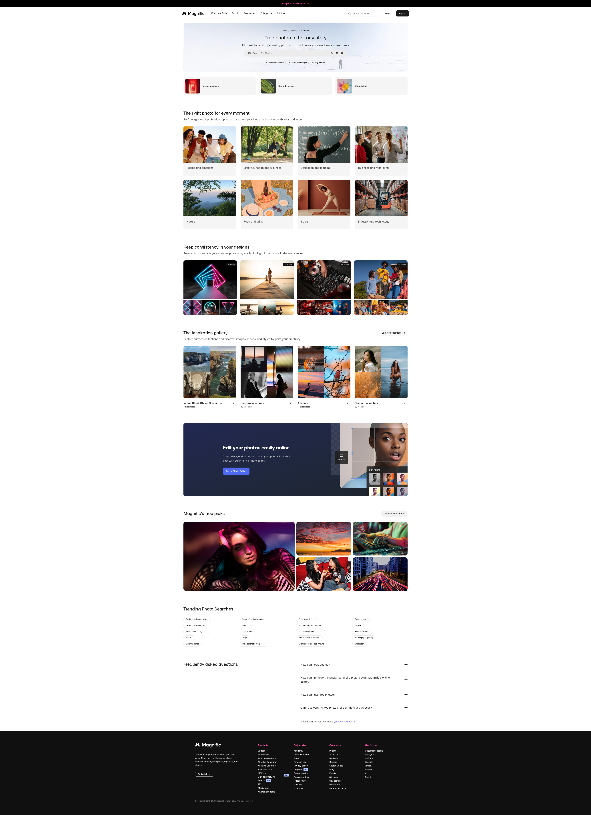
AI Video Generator (267, 762)
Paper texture (361, 619)
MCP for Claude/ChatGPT (273, 775)
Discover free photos (394, 513)
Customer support (374, 750)
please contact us (345, 721)
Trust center (300, 780)
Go (190, 584)
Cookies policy (301, 773)
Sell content (335, 780)
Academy (298, 750)
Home (284, 31)
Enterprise (298, 788)
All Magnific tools (266, 791)
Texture (189, 638)
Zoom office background (252, 619)
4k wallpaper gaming (364, 638)
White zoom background (196, 631)
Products (263, 745)
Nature (358, 625)
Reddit (368, 777)
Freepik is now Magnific (294, 3)
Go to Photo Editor (236, 471)
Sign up (402, 13)
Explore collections (392, 332)
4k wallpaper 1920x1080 (309, 638)
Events (332, 773)
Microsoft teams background (311, 644)
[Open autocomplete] (248, 53)
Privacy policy (301, 765)
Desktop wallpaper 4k (195, 625)
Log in (388, 13)
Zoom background (306, 631)
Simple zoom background (310, 625)
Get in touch (372, 745)
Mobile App (263, 788)
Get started (300, 745)
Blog (331, 769)
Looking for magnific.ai (340, 788)
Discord (368, 769)
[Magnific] (208, 745)
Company (335, 745)
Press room (334, 784)
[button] (204, 774)
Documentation (301, 754)
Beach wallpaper (362, 631)
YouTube (369, 758)
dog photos (320, 62)
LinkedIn (369, 762)
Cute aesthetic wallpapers (253, 644)
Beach (245, 625)
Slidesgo (333, 777)
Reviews (333, 758)
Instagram (370, 754)
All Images (295, 31)
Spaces (261, 750)
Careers (333, 762)
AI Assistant (263, 754)
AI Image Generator (267, 758)
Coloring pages (192, 644)
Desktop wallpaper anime (197, 619)
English (204, 774)
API (259, 784)
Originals (301, 769)
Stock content (265, 769)
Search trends (336, 765)
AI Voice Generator (267, 765)
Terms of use (300, 762)
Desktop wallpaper (307, 619)
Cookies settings (302, 777)
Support (297, 758)
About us (333, 754)
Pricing (281, 13)
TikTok (368, 765)
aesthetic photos (276, 62)
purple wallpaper (299, 62)
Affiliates (298, 784)
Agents (264, 780)
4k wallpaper (248, 631)
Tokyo (244, 638)
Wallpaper (359, 644)
